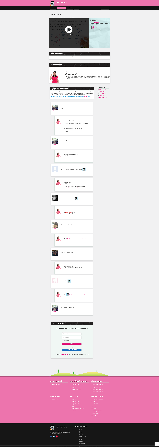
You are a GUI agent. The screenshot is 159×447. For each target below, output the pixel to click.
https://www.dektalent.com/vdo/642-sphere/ (71, 187)
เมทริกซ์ (94, 418)
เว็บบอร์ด (85, 96)
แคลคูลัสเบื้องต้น (95, 411)
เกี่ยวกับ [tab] (57, 67)
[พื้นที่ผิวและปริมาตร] (96, 22)
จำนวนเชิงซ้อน (95, 413)
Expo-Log (94, 406)
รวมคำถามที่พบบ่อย (82, 438)
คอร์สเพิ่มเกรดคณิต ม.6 (76, 403)
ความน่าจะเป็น (95, 403)
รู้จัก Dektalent (81, 431)
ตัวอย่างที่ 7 (95, 28)
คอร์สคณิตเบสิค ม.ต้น (56, 384)
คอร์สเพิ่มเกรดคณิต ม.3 (62, 17)
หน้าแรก (54, 8)
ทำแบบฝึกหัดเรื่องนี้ (103, 97)
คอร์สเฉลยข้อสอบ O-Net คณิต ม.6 (78, 408)
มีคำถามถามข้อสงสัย (103, 93)
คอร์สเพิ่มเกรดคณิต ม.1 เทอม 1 (98, 384)
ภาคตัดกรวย (94, 404)
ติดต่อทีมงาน (81, 439)
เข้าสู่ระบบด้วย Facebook (73, 350)
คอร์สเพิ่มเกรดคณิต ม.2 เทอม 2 (98, 389)
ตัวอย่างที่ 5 (95, 26)
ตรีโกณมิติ (94, 408)
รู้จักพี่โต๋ (80, 432)
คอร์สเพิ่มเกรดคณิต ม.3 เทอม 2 (98, 392)
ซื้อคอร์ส (70, 8)
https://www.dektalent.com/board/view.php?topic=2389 (77, 238)
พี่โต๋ (58, 157)
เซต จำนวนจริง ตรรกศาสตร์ (97, 399)
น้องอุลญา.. (55, 110)
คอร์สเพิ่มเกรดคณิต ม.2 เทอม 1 (98, 387)
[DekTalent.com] (52, 3)
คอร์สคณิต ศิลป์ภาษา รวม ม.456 (78, 404)
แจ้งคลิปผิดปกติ (102, 91)
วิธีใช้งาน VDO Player (103, 89)
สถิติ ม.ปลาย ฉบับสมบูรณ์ (97, 410)
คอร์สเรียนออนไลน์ (53, 17)
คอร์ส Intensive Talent (76, 406)
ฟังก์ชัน (93, 401)
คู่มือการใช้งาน (82, 443)
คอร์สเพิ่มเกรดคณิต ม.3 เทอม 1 (98, 391)
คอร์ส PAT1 (74, 410)
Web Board (81, 441)
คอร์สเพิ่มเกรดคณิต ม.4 (76, 399)
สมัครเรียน (81, 434)
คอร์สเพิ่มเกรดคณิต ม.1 (76, 384)
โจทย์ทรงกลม (80, 17)
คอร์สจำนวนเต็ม (55, 399)
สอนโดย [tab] (51, 67)
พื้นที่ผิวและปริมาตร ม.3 (72, 17)
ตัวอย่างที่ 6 (95, 27)
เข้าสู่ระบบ (72, 344)
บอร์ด (77, 8)
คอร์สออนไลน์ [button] (62, 8)
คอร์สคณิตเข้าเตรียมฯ (76, 389)
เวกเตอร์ (94, 415)
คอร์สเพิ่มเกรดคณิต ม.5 (76, 401)
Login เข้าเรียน (105, 8)
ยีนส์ (55, 228)
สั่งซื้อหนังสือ (74, 78)
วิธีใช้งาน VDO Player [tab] (67, 67)
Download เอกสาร (82, 436)
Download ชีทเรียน (102, 95)
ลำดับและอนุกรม (95, 417)
